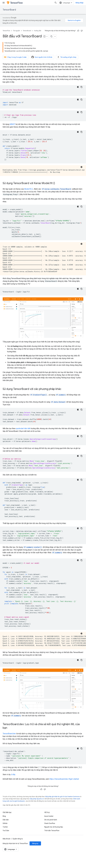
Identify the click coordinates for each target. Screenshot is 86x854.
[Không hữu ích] (81, 30)
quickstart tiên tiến (23, 428)
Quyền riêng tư (18, 839)
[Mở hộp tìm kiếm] (55, 2)
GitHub (5, 823)
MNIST (12, 124)
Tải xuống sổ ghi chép (68, 57)
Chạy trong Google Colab (17, 57)
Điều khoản (6, 839)
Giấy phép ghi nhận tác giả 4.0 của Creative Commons (62, 796)
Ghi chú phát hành (50, 820)
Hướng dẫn (37, 30)
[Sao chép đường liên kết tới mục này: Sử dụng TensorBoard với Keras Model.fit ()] (57, 183)
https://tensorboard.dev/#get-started (64, 779)
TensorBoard (9, 9)
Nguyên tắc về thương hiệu (53, 827)
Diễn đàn (6, 820)
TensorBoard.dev (9, 734)
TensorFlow (6, 30)
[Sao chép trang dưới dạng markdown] (51, 36)
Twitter (5, 827)
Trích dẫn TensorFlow (51, 830)
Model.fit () (28, 189)
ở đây (13, 774)
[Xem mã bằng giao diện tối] (78, 87)
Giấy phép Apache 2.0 (37, 799)
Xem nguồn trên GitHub (43, 57)
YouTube (6, 830)
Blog (4, 816)
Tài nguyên (16, 30)
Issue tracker (48, 816)
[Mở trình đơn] (3, 2)
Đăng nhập (79, 3)
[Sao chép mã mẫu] (81, 87)
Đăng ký (35, 843)
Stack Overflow (49, 823)
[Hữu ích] (78, 30)
